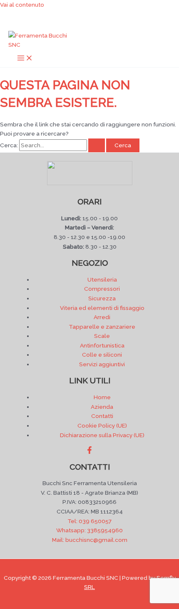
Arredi (102, 317)
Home (102, 397)
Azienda (102, 406)
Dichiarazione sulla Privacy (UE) (102, 435)
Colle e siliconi (102, 354)
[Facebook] (89, 451)
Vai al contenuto (22, 4)
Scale (102, 335)
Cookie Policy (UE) (102, 425)
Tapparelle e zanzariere (102, 326)
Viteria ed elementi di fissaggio (102, 307)
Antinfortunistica (102, 345)
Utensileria (102, 279)
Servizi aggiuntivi (102, 364)
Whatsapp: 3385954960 (89, 530)
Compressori (102, 288)
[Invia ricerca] (96, 145)
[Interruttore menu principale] (25, 59)
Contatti (102, 416)
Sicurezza (102, 298)
